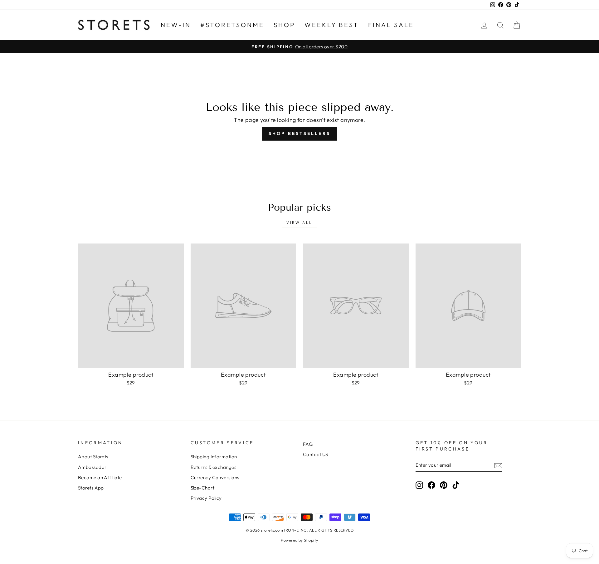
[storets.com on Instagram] (419, 485)
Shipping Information (214, 457)
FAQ (308, 444)
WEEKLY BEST (331, 25)
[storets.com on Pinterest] (443, 485)
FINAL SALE (391, 25)
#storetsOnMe (232, 25)
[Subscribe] (498, 465)
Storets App (91, 488)
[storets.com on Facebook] (431, 485)
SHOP (284, 25)
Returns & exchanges (213, 467)
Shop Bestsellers (299, 133)
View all (299, 222)
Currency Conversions (215, 477)
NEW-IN (176, 25)
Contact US (315, 454)
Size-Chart (203, 488)
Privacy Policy (206, 498)
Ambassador (92, 467)
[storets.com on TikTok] (456, 485)
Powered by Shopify (299, 539)
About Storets (93, 457)
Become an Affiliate (100, 477)
